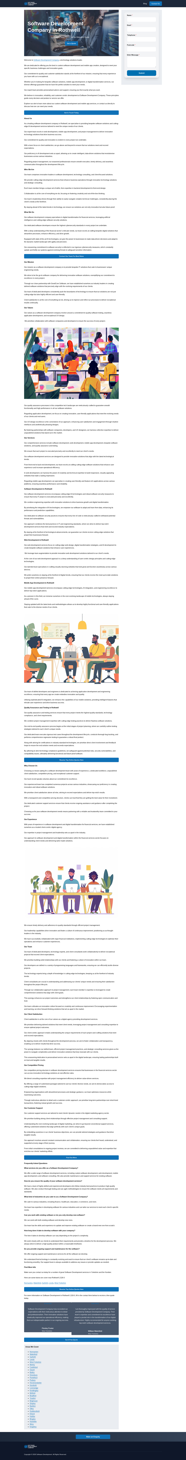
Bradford (33, 1396)
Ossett (32, 1370)
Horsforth (33, 1385)
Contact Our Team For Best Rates (71, 256)
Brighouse (34, 1401)
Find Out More (71, 1157)
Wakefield (37, 1283)
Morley (32, 1365)
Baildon (33, 1406)
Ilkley (32, 1424)
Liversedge (34, 1388)
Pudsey (33, 1380)
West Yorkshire (60, 1283)
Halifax (32, 1416)
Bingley (33, 1419)
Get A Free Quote (71, 1340)
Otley (32, 1409)
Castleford (34, 1367)
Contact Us (156, 4)
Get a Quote (71, 43)
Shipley (33, 1403)
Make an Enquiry (93, 1437)
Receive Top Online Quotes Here (71, 760)
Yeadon (33, 1398)
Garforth (45, 1283)
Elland (32, 1414)
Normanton (28, 1283)
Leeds (51, 1283)
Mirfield (32, 1393)
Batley (32, 1372)
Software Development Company (46, 60)
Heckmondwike (36, 1383)
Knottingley (34, 1390)
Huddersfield (35, 1411)
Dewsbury (33, 1375)
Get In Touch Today (71, 113)
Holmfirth (33, 1422)
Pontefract (33, 1378)
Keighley (33, 1427)
